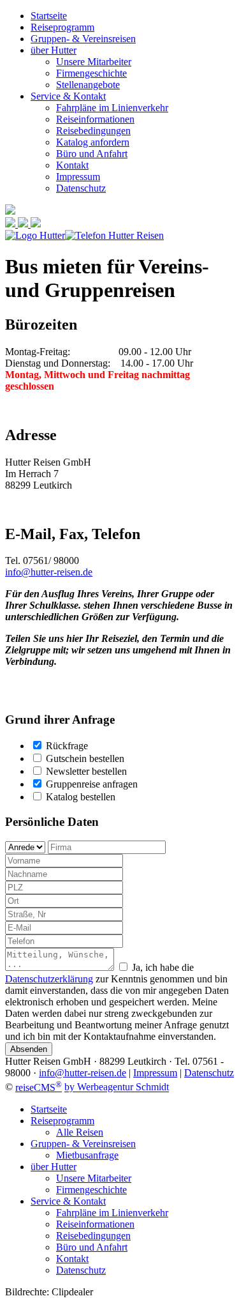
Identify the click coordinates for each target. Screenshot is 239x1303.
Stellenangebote (88, 84)
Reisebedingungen (93, 130)
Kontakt (72, 165)
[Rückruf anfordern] (36, 223)
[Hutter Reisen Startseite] (35, 235)
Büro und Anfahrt (91, 153)
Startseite (49, 15)
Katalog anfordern (92, 142)
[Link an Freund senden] (24, 223)
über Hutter (53, 50)
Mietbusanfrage (87, 1155)
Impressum (78, 176)
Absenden (28, 1049)
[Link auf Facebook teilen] (11, 223)
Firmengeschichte (91, 73)
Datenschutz (81, 188)
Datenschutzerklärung (49, 978)
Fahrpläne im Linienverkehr (112, 107)
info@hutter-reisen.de (48, 572)
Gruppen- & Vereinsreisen (83, 38)
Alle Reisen (79, 1132)
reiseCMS (38, 1087)
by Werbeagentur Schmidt (116, 1087)
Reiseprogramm (62, 27)
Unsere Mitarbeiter (93, 61)
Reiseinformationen (95, 119)
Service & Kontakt (68, 96)
